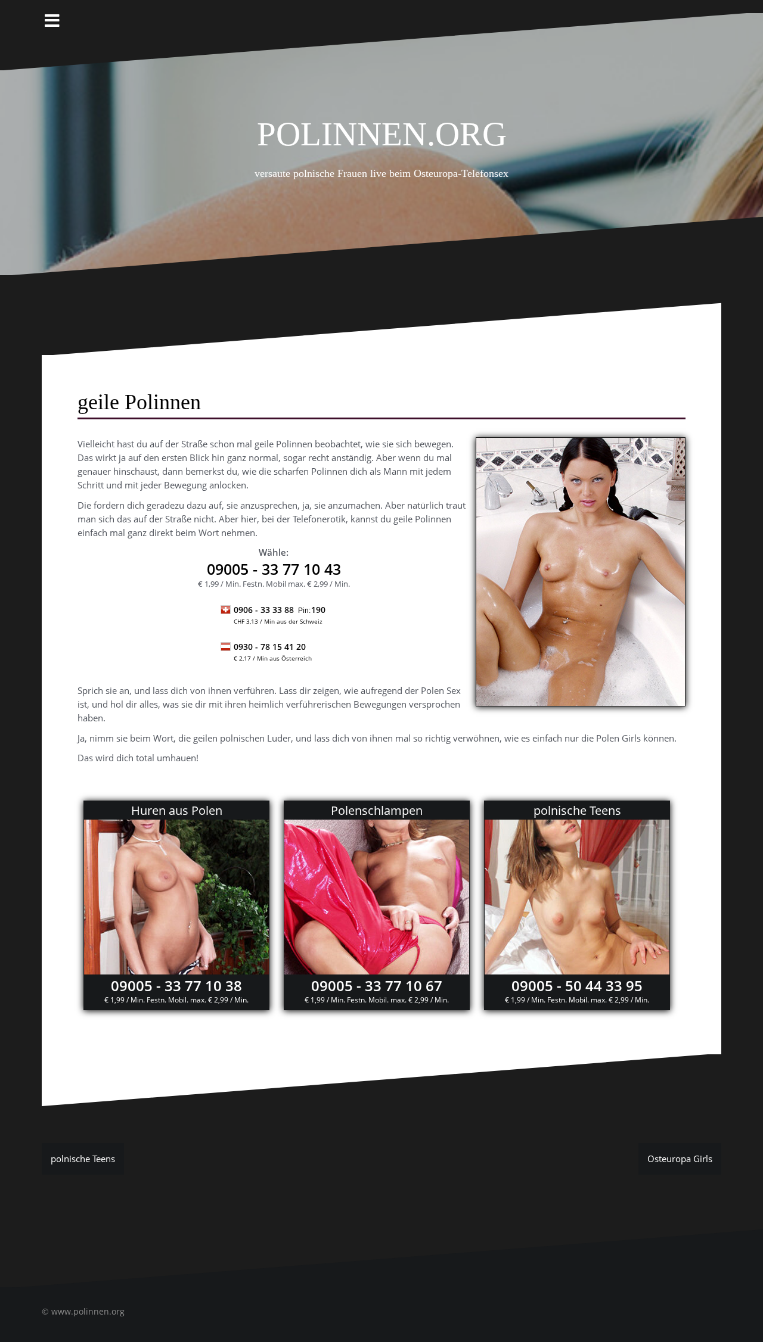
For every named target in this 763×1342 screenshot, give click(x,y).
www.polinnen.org (88, 1311)
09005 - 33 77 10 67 (376, 985)
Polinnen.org (382, 129)
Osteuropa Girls (679, 1158)
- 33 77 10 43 (274, 569)
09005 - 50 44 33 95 (577, 985)
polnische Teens (83, 1158)
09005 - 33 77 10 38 (176, 985)
